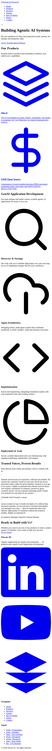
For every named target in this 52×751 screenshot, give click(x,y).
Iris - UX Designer (13, 743)
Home (8, 6)
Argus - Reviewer (13, 739)
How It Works (11, 15)
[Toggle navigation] (2, 24)
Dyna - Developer (13, 737)
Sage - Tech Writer (13, 741)
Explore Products (18, 43)
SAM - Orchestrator (14, 730)
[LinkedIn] (26, 596)
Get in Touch (6, 43)
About (8, 18)
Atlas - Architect (12, 732)
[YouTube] (26, 647)
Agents (9, 13)
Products (9, 9)
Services (9, 11)
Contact (9, 20)
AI (15, 2)
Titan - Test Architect (14, 734)
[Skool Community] (26, 697)
